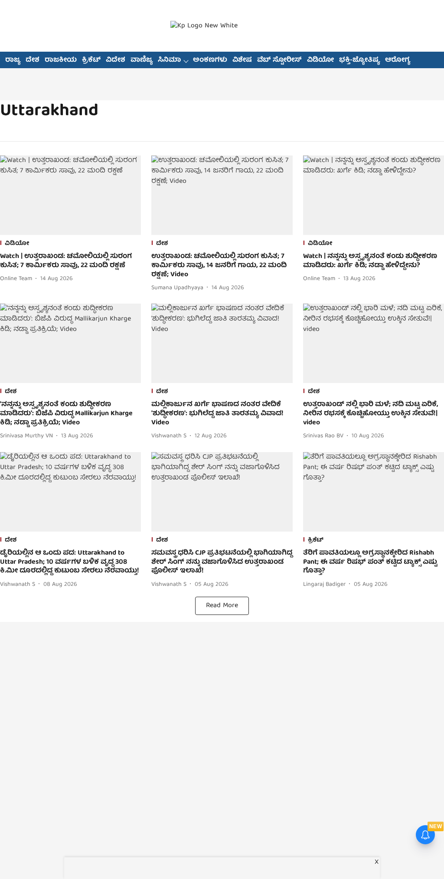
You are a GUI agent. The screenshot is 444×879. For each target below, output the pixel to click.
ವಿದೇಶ (115, 60)
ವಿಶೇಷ (242, 60)
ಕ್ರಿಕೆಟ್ (91, 60)
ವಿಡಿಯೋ (320, 60)
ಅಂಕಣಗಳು (210, 60)
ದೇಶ (32, 60)
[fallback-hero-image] (70, 195)
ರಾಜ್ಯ (12, 60)
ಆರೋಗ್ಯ (397, 60)
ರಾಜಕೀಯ (61, 60)
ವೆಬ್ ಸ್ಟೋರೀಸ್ (279, 60)
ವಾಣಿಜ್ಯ (142, 60)
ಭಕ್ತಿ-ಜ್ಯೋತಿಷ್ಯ (359, 60)
